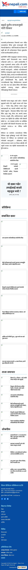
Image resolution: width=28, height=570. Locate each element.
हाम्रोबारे (3, 558)
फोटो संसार (4, 540)
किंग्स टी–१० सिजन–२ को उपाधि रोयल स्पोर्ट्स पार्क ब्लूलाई (18, 379)
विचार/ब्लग (4, 532)
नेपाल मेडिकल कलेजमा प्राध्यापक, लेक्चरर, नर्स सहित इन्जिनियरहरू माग (13, 313)
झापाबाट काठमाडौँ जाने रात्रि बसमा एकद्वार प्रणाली (17, 445)
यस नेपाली (7, 33)
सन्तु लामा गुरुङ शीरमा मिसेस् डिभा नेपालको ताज (17, 462)
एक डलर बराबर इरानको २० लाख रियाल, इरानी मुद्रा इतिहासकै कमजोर (13, 362)
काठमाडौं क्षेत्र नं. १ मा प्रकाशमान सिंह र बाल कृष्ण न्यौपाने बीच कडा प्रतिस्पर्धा (18, 437)
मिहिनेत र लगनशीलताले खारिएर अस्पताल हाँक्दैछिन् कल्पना (18, 453)
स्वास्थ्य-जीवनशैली (5, 520)
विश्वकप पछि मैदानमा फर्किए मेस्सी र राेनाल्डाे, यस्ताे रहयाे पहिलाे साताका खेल (17, 388)
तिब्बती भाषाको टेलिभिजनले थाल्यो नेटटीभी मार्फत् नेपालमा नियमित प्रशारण (13, 288)
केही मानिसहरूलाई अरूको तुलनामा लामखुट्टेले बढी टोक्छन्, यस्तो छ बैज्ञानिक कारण (13, 263)
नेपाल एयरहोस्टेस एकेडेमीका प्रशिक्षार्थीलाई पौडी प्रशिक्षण (17, 422)
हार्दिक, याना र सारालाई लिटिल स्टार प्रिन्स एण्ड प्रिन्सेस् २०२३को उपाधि (18, 471)
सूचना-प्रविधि (4, 517)
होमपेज (3, 20)
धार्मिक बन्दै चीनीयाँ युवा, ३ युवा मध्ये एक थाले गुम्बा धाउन (13, 338)
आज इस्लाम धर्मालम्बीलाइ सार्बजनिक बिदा (12, 238)
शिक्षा (2, 509)
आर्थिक (3, 522)
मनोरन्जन (3, 514)
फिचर (2, 537)
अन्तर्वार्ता (3, 535)
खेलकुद (3, 512)
